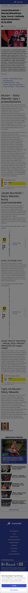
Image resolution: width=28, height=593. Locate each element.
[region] (14, 582)
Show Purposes (14, 590)
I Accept (14, 585)
